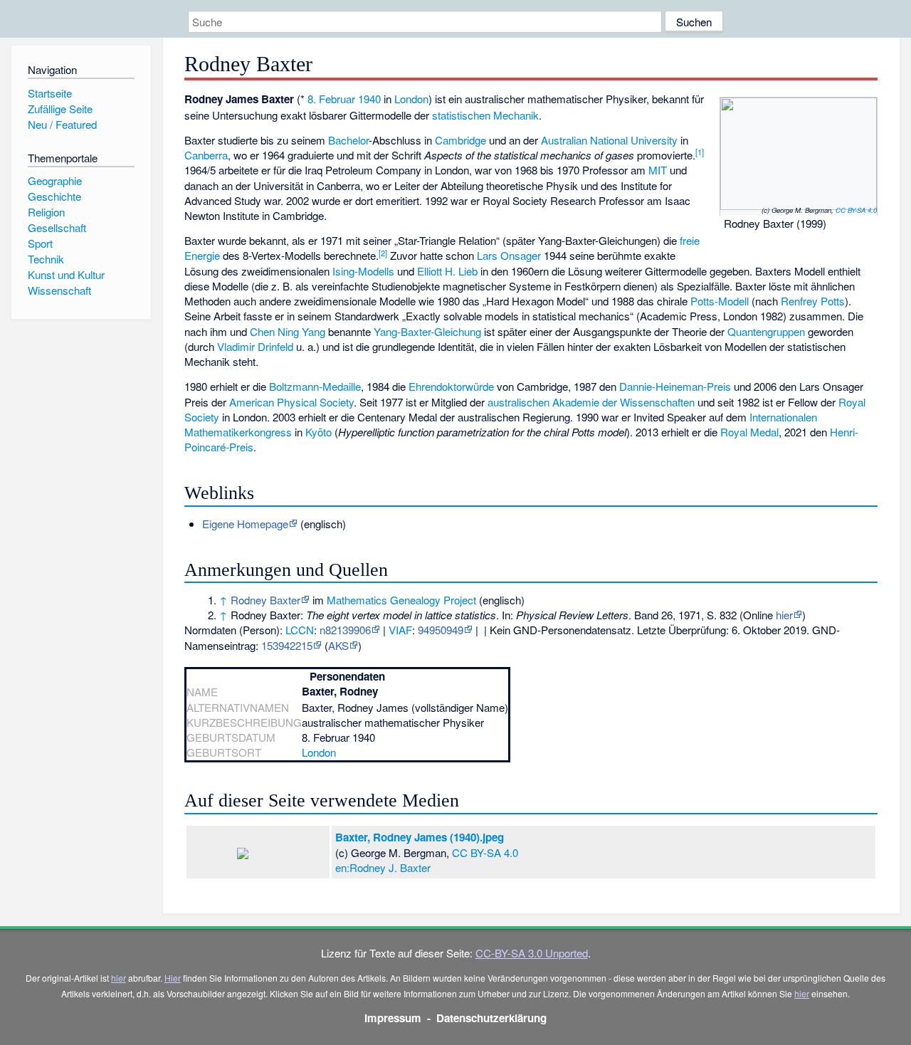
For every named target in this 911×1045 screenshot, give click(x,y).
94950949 (440, 629)
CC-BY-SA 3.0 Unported (531, 952)
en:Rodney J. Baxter (383, 867)
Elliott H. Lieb (447, 270)
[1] (699, 151)
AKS (338, 645)
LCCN (299, 629)
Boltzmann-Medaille (315, 386)
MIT (657, 169)
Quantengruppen (766, 331)
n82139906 (345, 629)
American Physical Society (291, 401)
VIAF (400, 629)
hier (784, 614)
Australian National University (609, 139)
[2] (383, 252)
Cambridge (460, 139)
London (411, 98)
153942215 (286, 645)
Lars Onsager (509, 255)
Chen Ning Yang (287, 331)
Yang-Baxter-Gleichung (427, 331)
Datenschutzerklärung (491, 1018)
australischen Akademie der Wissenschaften (591, 401)
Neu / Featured (62, 124)
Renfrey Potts (813, 300)
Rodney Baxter (265, 599)
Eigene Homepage (245, 523)
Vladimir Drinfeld (255, 346)
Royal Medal (749, 431)
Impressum (392, 1018)
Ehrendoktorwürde (451, 386)
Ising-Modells (363, 270)
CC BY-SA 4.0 (856, 210)
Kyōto (318, 431)
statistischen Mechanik (485, 114)
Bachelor (348, 139)
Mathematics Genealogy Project (401, 599)
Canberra (206, 154)
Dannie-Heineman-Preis (675, 386)
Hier (172, 978)
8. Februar (331, 98)
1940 (369, 98)
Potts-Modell (719, 300)
